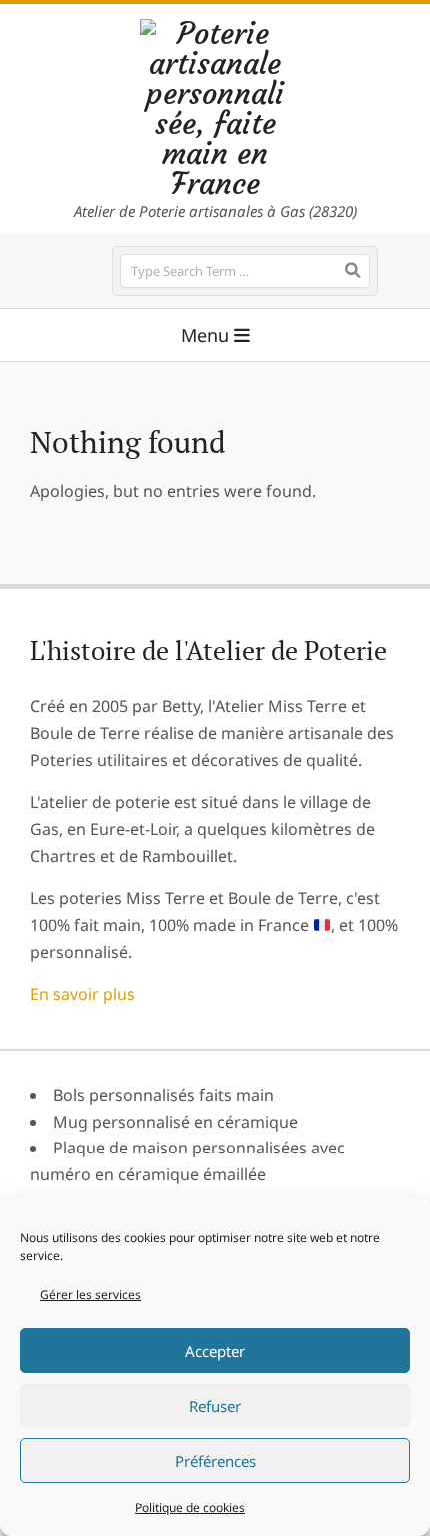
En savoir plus (82, 994)
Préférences (215, 1461)
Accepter (215, 1351)
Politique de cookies (190, 1507)
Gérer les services (90, 1294)
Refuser (215, 1406)
